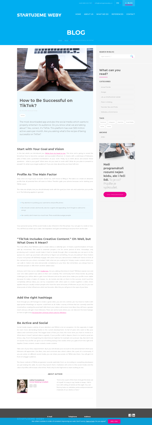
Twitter (109, 126)
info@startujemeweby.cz (103, 3)
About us (88, 14)
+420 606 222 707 (85, 3)
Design (103, 92)
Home (78, 14)
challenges (44, 271)
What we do (102, 14)
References (117, 14)
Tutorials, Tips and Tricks (109, 107)
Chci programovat (115, 195)
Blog (76, 32)
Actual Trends (106, 87)
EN (117, 3)
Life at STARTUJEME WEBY (111, 97)
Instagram (112, 122)
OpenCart (120, 122)
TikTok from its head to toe (55, 153)
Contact (130, 14)
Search (132, 56)
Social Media (129, 122)
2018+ (103, 137)
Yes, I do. (114, 421)
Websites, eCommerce (109, 112)
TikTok (23, 115)
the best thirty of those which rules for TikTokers (49, 312)
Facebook (103, 122)
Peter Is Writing (106, 102)
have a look (90, 421)
